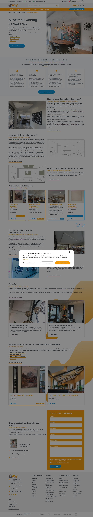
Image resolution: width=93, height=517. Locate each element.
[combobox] (69, 252)
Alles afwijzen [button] (47, 262)
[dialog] (46, 258)
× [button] (71, 251)
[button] (29, 263)
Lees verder (25, 259)
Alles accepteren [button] (62, 262)
